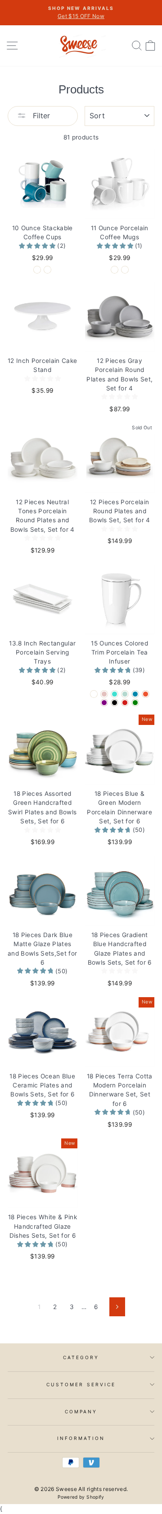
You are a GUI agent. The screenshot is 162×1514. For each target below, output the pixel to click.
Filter (40, 115)
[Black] (114, 702)
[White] (37, 269)
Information (81, 1438)
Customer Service (81, 1384)
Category (81, 1357)
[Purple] (104, 702)
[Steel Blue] (135, 694)
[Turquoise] (114, 694)
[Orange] (145, 694)
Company (81, 1411)
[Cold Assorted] (125, 269)
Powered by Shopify (81, 1497)
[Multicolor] (47, 269)
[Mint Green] (125, 694)
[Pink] (104, 694)
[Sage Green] (135, 702)
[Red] (125, 702)
